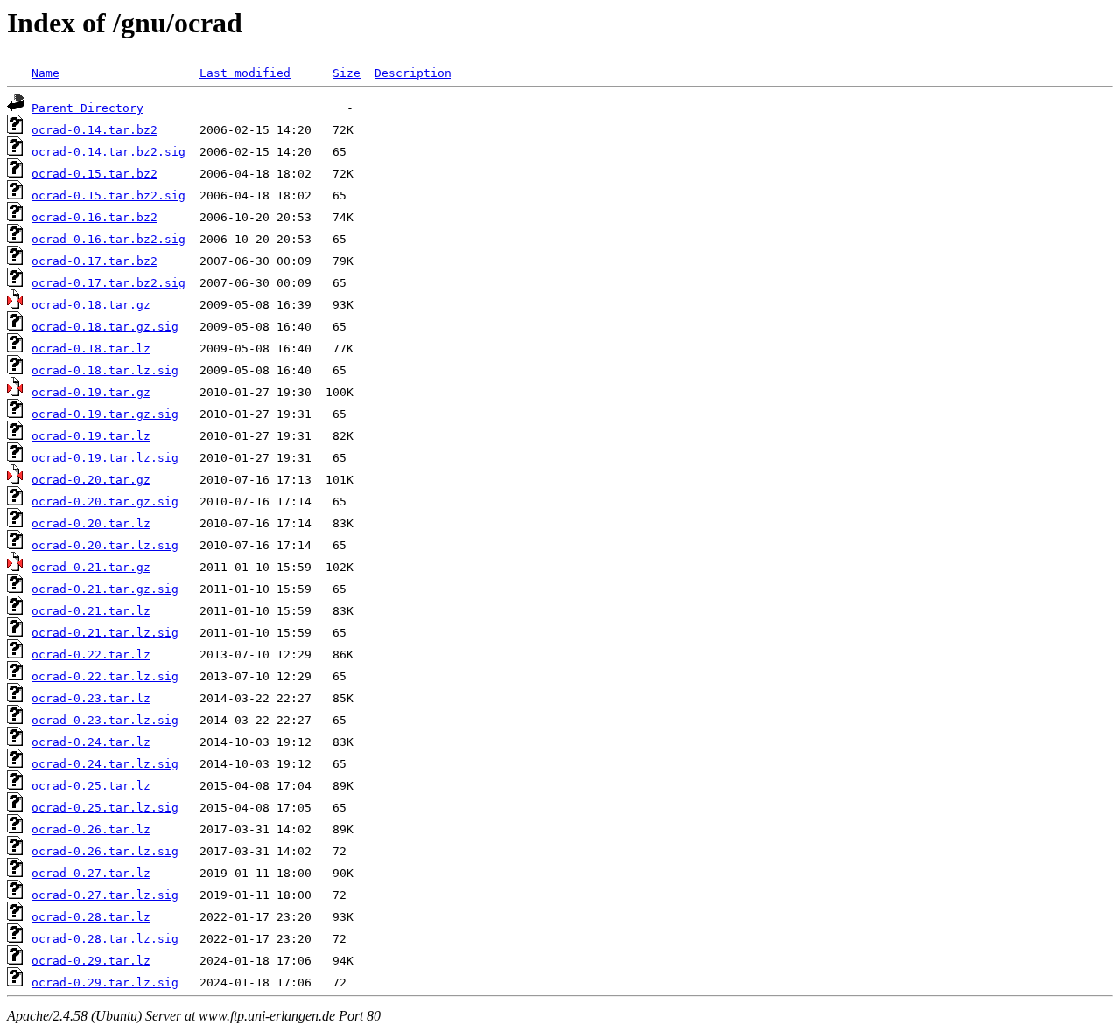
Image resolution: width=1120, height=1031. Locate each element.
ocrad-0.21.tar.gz (91, 567)
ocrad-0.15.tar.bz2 (95, 173)
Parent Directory (88, 108)
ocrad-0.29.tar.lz (91, 960)
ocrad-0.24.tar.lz (91, 742)
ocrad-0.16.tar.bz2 (95, 217)
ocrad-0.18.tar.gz (91, 304)
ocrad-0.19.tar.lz (91, 435)
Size (346, 73)
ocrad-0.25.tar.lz (91, 785)
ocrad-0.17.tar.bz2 (95, 261)
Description (413, 73)
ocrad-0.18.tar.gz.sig (105, 326)
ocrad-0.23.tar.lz (91, 698)
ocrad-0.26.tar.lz (91, 829)
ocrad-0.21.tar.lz (91, 610)
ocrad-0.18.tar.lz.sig (105, 370)
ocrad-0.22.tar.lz (91, 654)
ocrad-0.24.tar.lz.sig (105, 763)
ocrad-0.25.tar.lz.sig (105, 807)
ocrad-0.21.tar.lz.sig (105, 632)
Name (46, 73)
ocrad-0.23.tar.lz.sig (105, 720)
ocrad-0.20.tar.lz (91, 523)
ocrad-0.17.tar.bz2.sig (109, 282)
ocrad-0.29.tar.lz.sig (105, 982)
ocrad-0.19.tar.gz (91, 392)
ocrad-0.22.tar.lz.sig (105, 676)
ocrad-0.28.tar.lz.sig (105, 938)
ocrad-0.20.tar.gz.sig (105, 501)
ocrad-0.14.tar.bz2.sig (109, 151)
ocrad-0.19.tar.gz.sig (105, 414)
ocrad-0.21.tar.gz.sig (105, 589)
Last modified (245, 73)
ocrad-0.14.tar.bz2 (95, 129)
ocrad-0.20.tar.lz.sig (105, 545)
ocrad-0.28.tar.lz (91, 916)
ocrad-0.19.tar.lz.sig (105, 457)
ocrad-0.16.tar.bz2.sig (109, 239)
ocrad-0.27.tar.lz (91, 873)
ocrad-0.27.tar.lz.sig (105, 895)
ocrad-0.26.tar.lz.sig (105, 851)
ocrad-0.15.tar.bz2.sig (109, 195)
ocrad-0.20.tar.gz (91, 479)
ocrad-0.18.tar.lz (91, 348)
